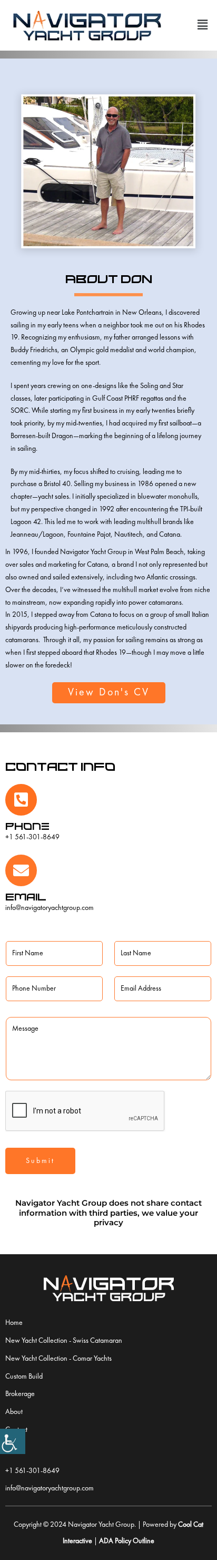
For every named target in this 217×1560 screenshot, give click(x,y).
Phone (27, 826)
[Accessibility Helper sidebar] (12, 1441)
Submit (40, 1161)
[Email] (21, 870)
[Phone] (21, 800)
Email (25, 896)
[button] (203, 25)
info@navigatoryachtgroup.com (49, 908)
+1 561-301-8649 (32, 837)
